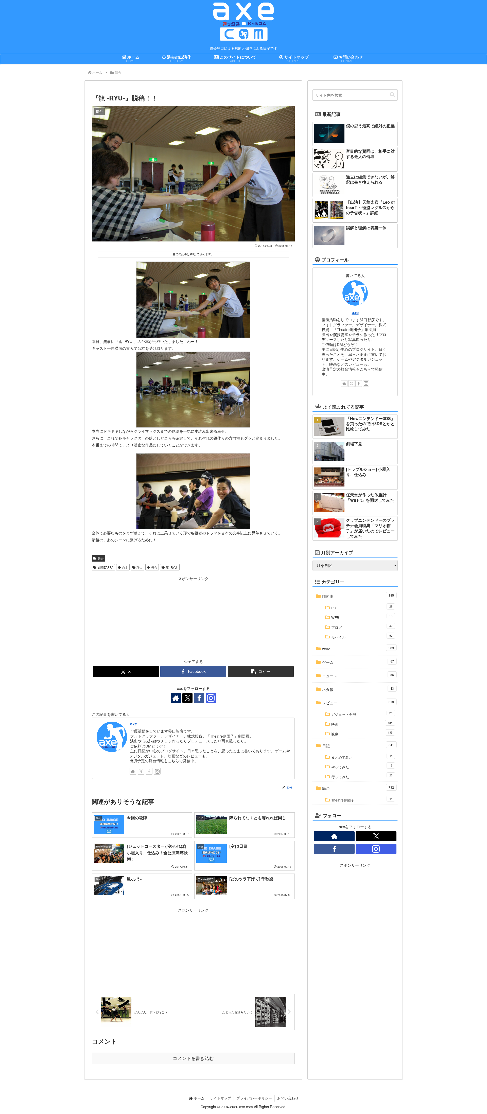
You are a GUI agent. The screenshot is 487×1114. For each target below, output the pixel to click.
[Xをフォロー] (187, 698)
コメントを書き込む (193, 1058)
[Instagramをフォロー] (211, 698)
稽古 (139, 567)
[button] (261, 671)
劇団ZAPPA (105, 567)
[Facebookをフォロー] (199, 698)
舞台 (101, 558)
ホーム (198, 1098)
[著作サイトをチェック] (176, 698)
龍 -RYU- (172, 567)
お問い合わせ (288, 1098)
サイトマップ (220, 1098)
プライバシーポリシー (254, 1098)
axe (133, 724)
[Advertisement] (142, 617)
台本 (125, 567)
